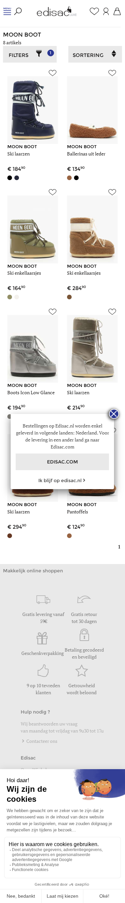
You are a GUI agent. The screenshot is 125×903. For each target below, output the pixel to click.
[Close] (114, 414)
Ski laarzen (18, 153)
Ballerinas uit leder (86, 153)
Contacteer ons (41, 741)
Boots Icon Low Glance (31, 392)
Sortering (88, 55)
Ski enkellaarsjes (24, 273)
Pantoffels (77, 511)
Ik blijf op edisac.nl (60, 480)
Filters (30, 54)
